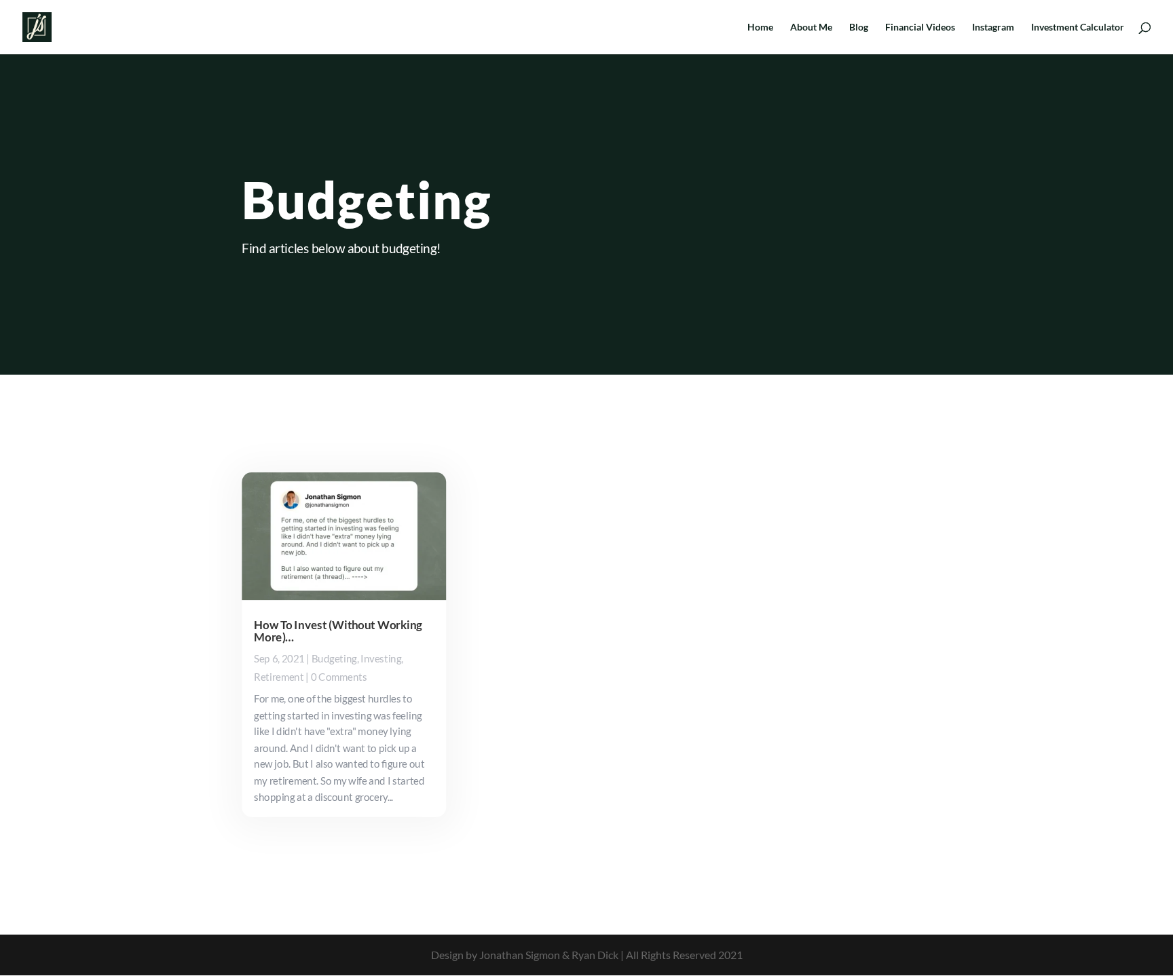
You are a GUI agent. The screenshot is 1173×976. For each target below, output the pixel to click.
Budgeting (334, 659)
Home (760, 27)
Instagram (993, 27)
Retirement (278, 677)
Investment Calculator (1077, 27)
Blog (858, 27)
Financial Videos (920, 27)
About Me (811, 27)
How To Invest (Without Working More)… (338, 631)
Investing (380, 659)
